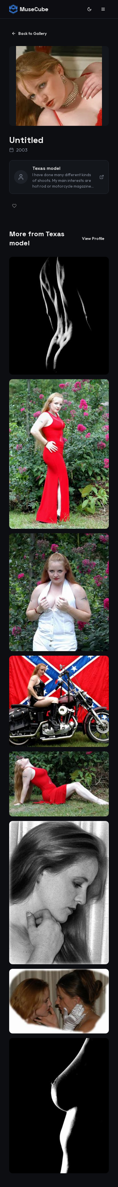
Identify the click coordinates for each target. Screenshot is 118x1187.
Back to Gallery (32, 33)
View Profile (93, 238)
